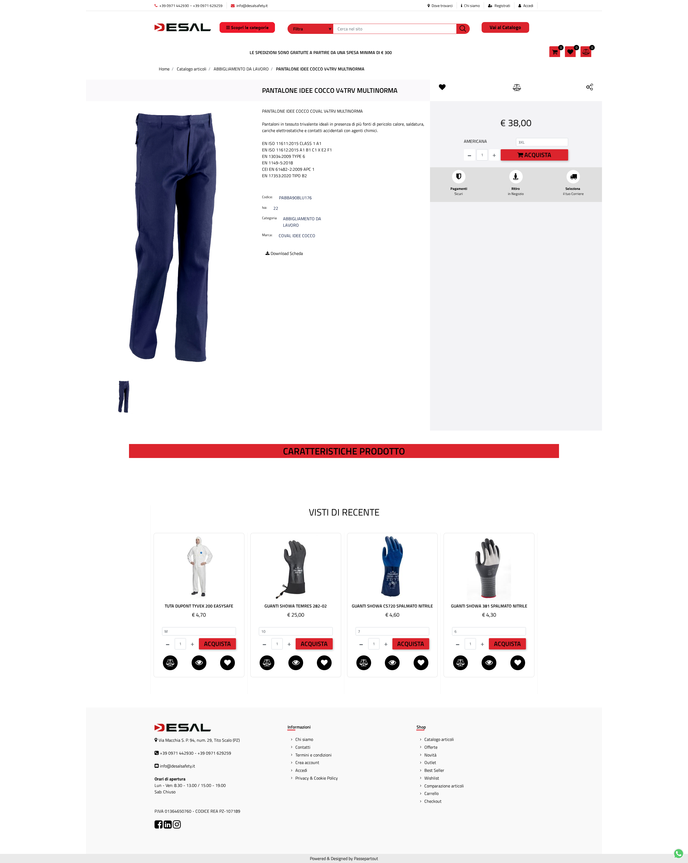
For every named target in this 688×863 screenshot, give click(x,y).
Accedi (528, 5)
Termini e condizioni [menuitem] (313, 755)
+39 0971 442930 (174, 5)
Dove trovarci (442, 5)
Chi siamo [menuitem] (304, 739)
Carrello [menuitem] (431, 793)
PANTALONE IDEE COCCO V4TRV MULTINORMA (320, 69)
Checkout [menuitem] (433, 801)
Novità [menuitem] (430, 755)
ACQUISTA (217, 643)
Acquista (537, 154)
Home (164, 69)
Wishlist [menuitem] (431, 778)
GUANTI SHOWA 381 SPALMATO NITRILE (489, 606)
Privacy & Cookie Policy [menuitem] (316, 778)
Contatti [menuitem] (302, 747)
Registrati (502, 5)
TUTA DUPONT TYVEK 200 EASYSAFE (199, 606)
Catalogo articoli (191, 69)
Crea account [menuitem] (307, 762)
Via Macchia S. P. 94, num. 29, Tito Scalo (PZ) (199, 740)
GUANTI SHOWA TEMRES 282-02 (295, 606)
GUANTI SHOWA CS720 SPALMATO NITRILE (392, 606)
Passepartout (366, 858)
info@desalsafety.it (252, 5)
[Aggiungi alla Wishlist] (443, 87)
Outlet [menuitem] (430, 762)
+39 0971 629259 (208, 5)
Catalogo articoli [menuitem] (439, 739)
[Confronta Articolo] (517, 87)
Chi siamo (471, 5)
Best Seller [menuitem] (434, 770)
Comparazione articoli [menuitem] (444, 786)
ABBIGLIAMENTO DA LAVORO (241, 69)
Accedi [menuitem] (301, 770)
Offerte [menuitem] (431, 747)
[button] (463, 29)
